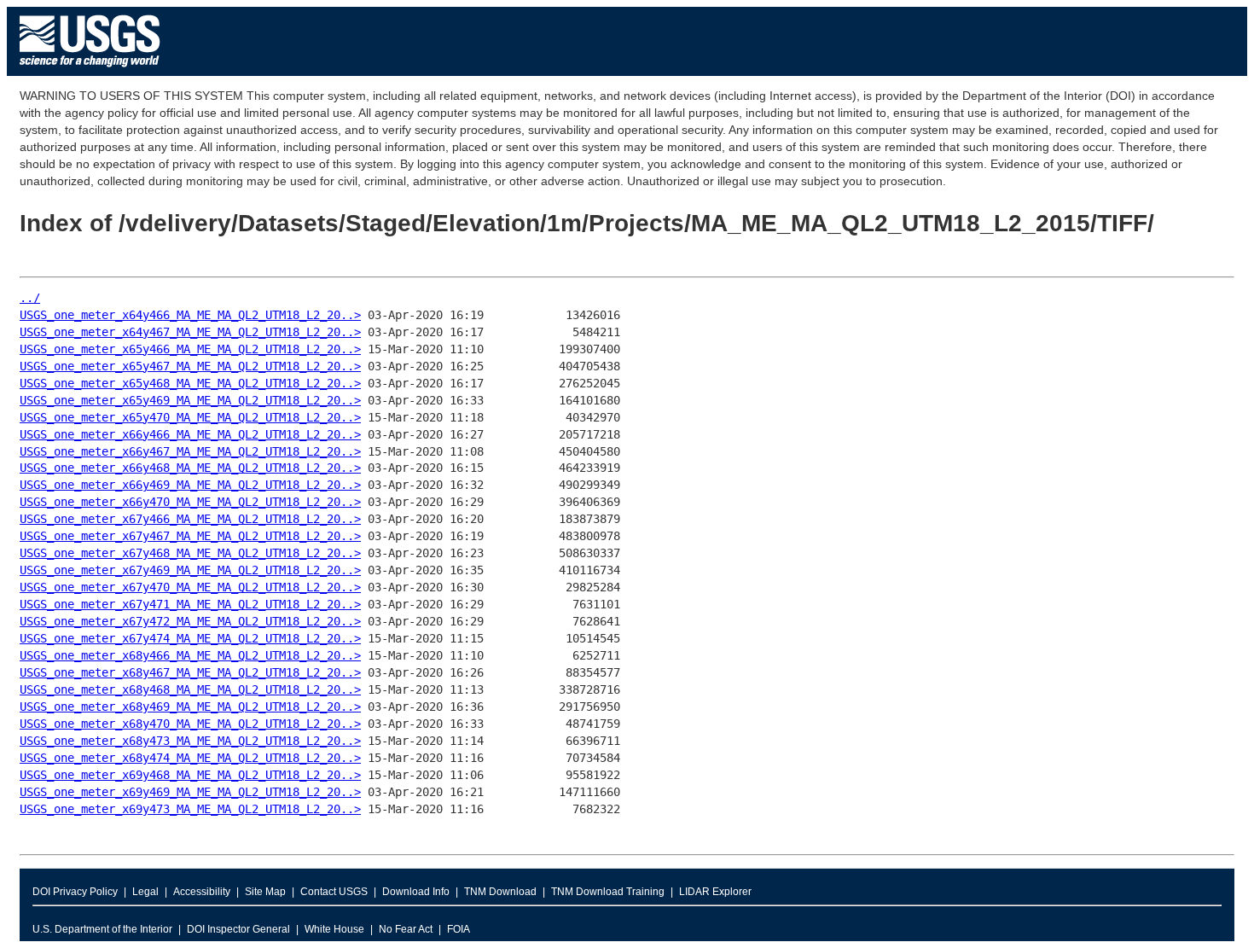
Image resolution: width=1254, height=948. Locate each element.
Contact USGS (334, 892)
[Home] (90, 71)
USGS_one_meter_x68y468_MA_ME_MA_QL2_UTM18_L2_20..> (190, 689)
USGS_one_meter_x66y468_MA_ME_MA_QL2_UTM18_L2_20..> (190, 467)
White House (334, 929)
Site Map (265, 892)
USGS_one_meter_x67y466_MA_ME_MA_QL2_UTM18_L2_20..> (190, 519)
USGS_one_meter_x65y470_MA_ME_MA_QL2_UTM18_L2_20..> (190, 417)
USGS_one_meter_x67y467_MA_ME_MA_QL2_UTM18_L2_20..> (190, 536)
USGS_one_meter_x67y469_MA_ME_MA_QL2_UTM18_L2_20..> (190, 570)
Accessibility (201, 892)
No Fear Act (406, 929)
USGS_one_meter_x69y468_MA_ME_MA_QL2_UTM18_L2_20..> (190, 775)
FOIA (458, 929)
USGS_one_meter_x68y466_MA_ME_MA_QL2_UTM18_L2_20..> (190, 655)
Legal (145, 892)
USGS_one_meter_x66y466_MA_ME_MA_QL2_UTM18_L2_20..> (190, 434)
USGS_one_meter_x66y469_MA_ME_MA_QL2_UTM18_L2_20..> (190, 484)
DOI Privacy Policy (75, 892)
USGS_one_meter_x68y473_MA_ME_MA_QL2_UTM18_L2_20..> (190, 740)
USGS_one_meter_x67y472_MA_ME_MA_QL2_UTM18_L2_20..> (190, 621)
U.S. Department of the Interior (102, 929)
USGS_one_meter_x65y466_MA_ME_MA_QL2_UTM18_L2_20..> (190, 349)
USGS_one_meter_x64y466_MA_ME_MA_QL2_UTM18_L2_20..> (190, 315)
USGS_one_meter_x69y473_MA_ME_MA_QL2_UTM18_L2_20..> (190, 809)
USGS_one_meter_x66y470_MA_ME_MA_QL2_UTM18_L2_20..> (190, 502)
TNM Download (500, 892)
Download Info (416, 892)
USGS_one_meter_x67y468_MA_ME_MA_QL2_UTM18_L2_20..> (190, 553)
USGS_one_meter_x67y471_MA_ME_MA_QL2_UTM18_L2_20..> (190, 604)
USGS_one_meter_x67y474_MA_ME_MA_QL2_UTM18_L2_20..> (190, 638)
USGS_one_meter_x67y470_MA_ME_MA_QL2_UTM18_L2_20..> (190, 587)
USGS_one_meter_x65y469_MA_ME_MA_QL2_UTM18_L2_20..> (190, 400)
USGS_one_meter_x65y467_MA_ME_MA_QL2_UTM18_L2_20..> (190, 366)
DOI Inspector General (238, 929)
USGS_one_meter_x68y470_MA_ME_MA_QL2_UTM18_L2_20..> (190, 723)
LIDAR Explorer (715, 892)
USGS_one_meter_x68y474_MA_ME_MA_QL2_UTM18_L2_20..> (190, 758)
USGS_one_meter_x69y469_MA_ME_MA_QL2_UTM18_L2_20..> (190, 792)
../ (30, 298)
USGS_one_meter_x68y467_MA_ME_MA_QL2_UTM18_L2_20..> (190, 672)
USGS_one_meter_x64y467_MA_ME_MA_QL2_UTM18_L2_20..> (190, 332)
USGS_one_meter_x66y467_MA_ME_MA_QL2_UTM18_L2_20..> (190, 451)
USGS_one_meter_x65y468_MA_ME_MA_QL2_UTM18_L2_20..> (190, 383)
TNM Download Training (608, 892)
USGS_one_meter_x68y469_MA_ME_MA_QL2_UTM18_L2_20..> (190, 706)
